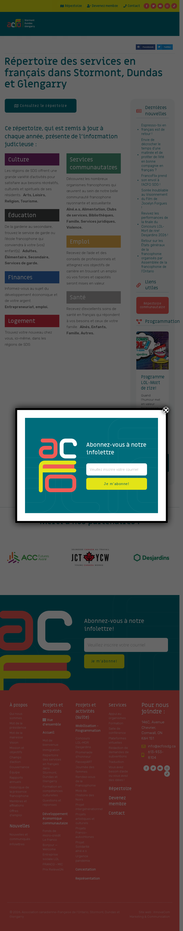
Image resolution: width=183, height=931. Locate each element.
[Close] (166, 410)
